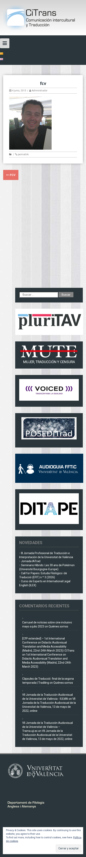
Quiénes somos (58, 626)
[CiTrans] (43, 17)
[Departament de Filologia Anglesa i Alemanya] (36, 803)
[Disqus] (43, 236)
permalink (23, 154)
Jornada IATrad (30, 561)
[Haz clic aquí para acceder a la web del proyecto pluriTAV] (49, 322)
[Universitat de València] (37, 770)
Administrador (39, 90)
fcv (12, 175)
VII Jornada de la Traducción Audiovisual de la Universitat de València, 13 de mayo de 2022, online (47, 735)
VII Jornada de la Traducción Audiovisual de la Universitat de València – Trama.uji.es (47, 726)
